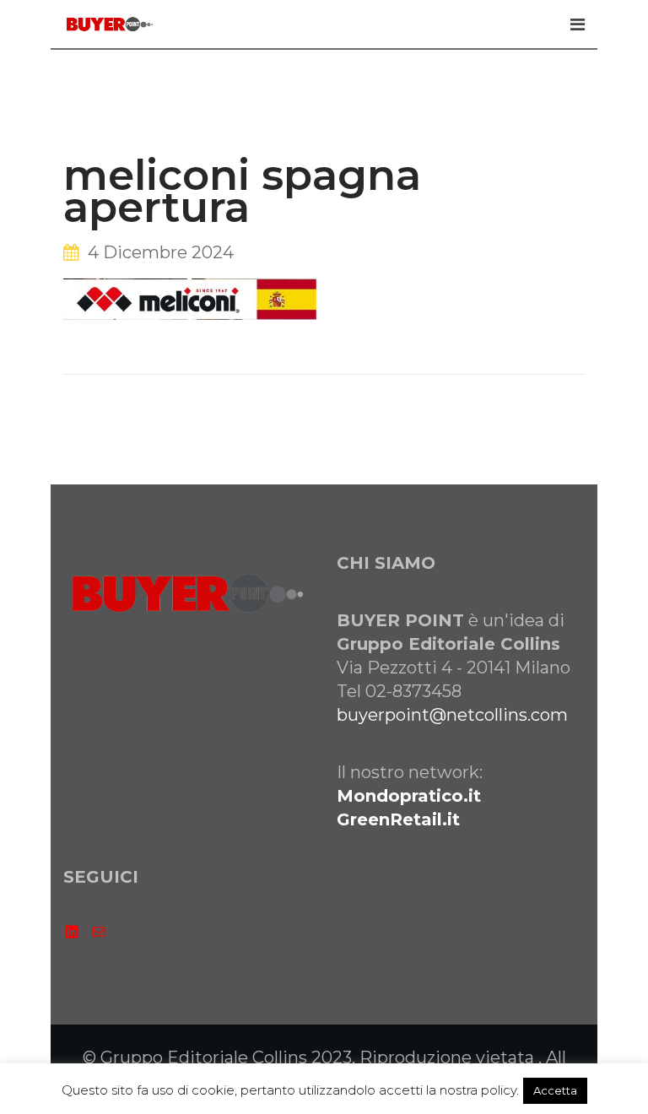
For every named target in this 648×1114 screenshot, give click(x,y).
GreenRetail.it (398, 819)
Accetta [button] (555, 1090)
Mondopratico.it (409, 796)
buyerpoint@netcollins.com (452, 715)
